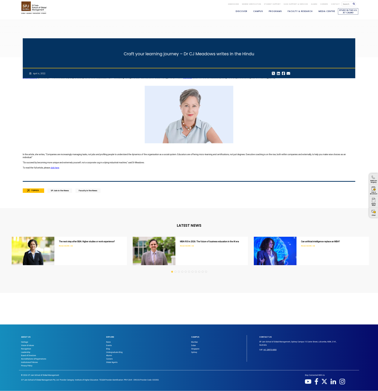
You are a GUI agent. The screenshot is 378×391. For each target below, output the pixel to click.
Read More (64, 245)
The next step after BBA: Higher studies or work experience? (87, 241)
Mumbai (194, 342)
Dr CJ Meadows (30, 77)
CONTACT (335, 4)
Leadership (25, 352)
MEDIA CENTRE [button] (326, 11)
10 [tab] (203, 269)
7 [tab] (193, 269)
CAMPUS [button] (258, 11)
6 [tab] (189, 269)
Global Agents (112, 362)
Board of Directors (28, 355)
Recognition (26, 349)
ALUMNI (314, 4)
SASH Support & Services (296, 4)
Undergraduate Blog (114, 352)
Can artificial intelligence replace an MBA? (320, 241)
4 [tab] (182, 269)
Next (372, 251)
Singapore (195, 349)
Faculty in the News (88, 190)
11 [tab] (206, 269)
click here (54, 168)
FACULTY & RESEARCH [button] (300, 11)
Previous (5, 251)
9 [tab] (199, 269)
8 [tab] (196, 269)
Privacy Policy (26, 366)
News (108, 342)
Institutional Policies (29, 362)
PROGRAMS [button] (275, 11)
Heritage (24, 342)
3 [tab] (179, 269)
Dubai (193, 345)
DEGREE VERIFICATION (251, 4)
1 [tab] (172, 269)
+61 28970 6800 (270, 350)
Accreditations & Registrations (33, 359)
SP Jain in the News (60, 190)
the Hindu (187, 77)
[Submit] (354, 4)
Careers (324, 4)
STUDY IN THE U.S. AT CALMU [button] (348, 11)
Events (109, 345)
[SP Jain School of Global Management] (34, 7)
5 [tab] (186, 269)
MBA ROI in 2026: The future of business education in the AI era (209, 241)
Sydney (194, 352)
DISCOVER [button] (241, 11)
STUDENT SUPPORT (272, 4)
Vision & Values (27, 345)
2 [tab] (176, 269)
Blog (108, 349)
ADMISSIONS (233, 4)
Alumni (109, 355)
